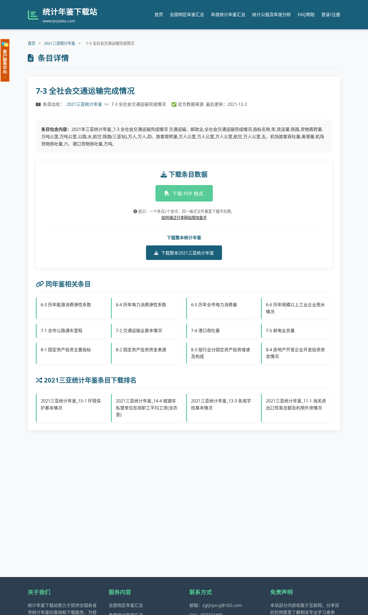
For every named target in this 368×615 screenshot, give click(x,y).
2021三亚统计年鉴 (59, 43)
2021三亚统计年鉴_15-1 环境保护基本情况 (71, 404)
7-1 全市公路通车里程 (61, 330)
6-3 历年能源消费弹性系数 (66, 305)
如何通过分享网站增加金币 (184, 217)
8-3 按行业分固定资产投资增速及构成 (220, 353)
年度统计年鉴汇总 (228, 15)
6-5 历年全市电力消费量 (214, 305)
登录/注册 (330, 15)
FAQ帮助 (306, 15)
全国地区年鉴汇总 (187, 15)
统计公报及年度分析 (271, 15)
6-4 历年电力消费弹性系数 (141, 305)
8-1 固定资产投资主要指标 (66, 350)
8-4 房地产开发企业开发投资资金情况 (295, 353)
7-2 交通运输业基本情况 (139, 330)
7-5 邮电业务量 (280, 330)
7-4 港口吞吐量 (205, 330)
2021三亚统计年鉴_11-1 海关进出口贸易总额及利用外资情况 (296, 404)
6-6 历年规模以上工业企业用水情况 (295, 308)
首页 (158, 15)
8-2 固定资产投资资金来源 (141, 350)
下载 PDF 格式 (187, 193)
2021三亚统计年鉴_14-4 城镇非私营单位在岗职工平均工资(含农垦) (147, 408)
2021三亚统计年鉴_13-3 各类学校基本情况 (221, 404)
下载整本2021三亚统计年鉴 (187, 253)
